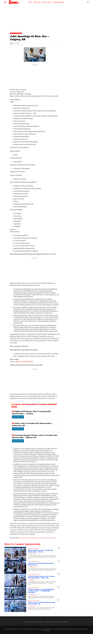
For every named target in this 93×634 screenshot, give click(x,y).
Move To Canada (46, 2)
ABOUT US (55, 622)
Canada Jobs (36, 2)
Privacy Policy (39, 622)
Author (17, 42)
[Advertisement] (46, 17)
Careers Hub (32, 553)
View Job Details (18, 417)
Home (30, 2)
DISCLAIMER (31, 622)
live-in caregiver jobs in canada (48, 538)
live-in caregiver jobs (33, 538)
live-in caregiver (23, 538)
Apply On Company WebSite (24, 361)
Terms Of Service (64, 622)
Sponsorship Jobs (58, 2)
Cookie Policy (48, 622)
